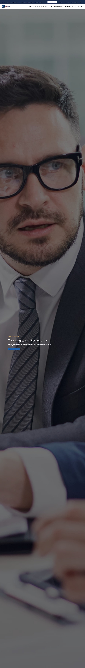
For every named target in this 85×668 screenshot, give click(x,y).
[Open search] (81, 2)
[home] (6, 6)
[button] (33, 8)
